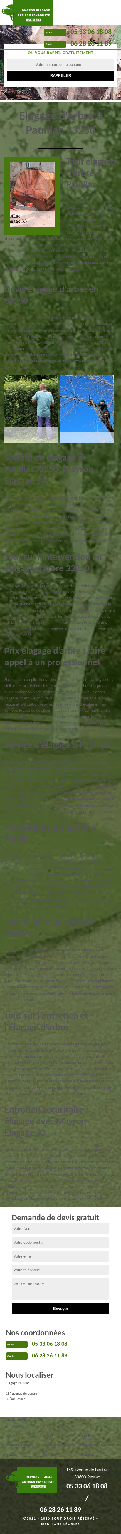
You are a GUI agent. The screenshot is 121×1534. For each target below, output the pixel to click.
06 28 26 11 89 (91, 44)
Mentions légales (60, 1524)
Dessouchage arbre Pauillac (59, 1450)
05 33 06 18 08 (91, 32)
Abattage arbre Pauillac (17, 1450)
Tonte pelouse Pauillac (15, 1432)
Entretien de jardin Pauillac (97, 1450)
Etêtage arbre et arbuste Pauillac (57, 1432)
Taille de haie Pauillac (92, 1432)
